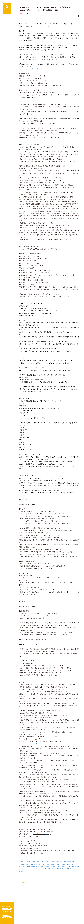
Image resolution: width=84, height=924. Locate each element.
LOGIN (9, 911)
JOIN (4, 911)
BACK (24, 882)
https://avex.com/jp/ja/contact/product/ (33, 846)
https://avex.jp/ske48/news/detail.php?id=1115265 (37, 123)
